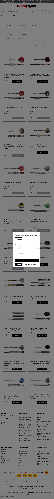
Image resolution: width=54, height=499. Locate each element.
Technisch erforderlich (22, 244)
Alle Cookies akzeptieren (27, 260)
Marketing (19, 248)
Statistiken (19, 246)
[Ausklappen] (38, 244)
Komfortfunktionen (21, 251)
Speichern (18, 264)
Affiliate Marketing (21, 253)
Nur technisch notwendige (29, 264)
